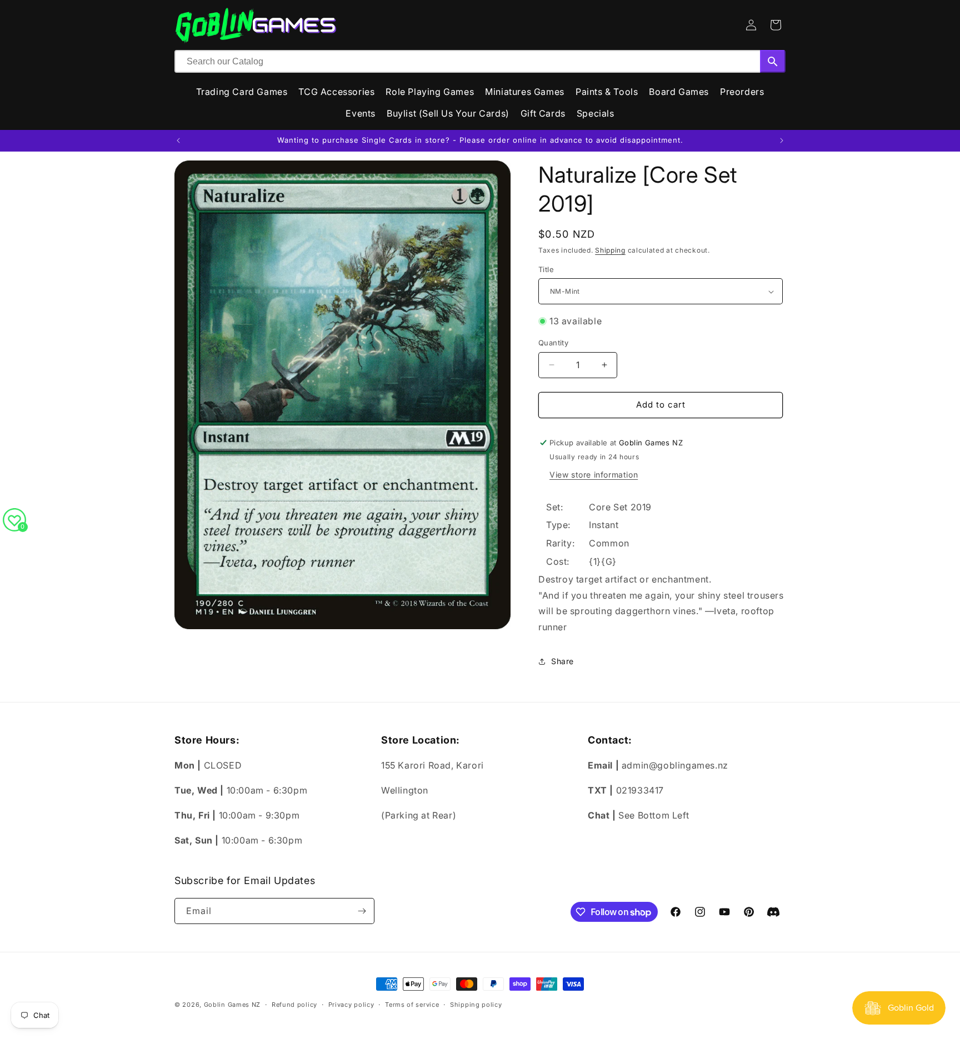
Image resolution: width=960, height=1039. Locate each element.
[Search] (773, 61)
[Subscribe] (361, 911)
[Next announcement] (781, 140)
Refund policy (294, 1004)
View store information (593, 474)
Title (546, 269)
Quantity (553, 342)
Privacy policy (351, 1004)
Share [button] (562, 661)
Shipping (610, 250)
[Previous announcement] (178, 140)
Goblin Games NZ (232, 1004)
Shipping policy (476, 1004)
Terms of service (412, 1004)
